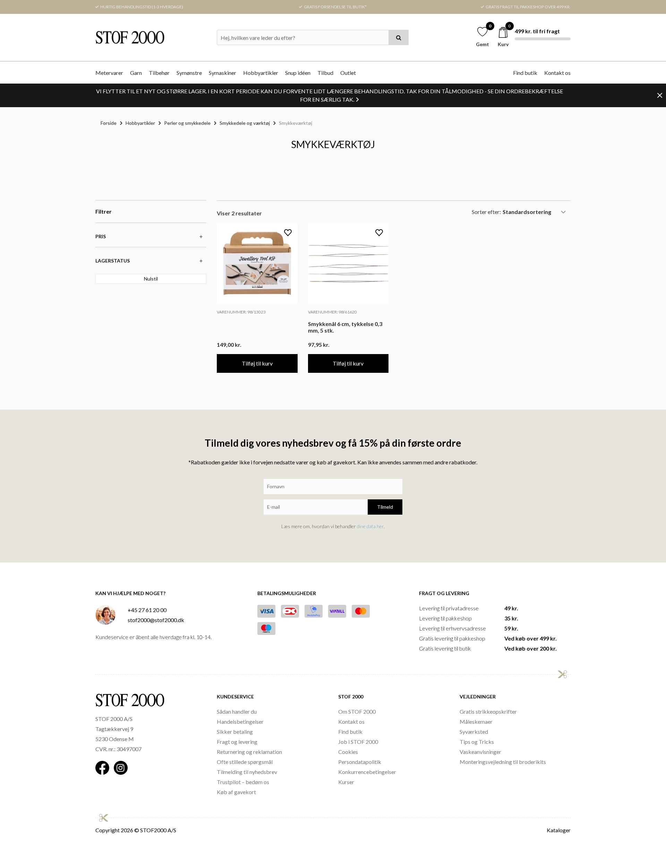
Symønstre (189, 72)
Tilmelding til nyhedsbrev (247, 771)
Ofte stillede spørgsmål (245, 761)
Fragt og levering (237, 741)
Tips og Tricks (477, 741)
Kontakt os (557, 72)
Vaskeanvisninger (480, 751)
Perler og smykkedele (187, 123)
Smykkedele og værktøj (245, 123)
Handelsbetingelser (240, 721)
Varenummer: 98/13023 (241, 312)
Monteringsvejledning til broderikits (503, 761)
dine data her (370, 526)
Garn (136, 72)
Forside (109, 123)
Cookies (348, 751)
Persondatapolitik (359, 761)
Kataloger (559, 830)
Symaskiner (222, 72)
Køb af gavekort (236, 792)
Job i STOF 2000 (358, 741)
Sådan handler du (237, 711)
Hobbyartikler (260, 72)
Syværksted (474, 731)
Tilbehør (159, 72)
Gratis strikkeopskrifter (488, 711)
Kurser (346, 782)
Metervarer (109, 72)
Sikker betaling (235, 731)
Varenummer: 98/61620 (332, 312)
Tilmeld (385, 507)
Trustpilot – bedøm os (243, 782)
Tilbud (325, 72)
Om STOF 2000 (357, 711)
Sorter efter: (486, 211)
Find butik (525, 72)
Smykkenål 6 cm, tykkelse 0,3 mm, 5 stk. (345, 327)
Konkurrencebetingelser (367, 771)
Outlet (348, 72)
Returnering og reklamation (249, 751)
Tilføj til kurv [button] (257, 363)
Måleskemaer (476, 721)
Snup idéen (297, 72)
